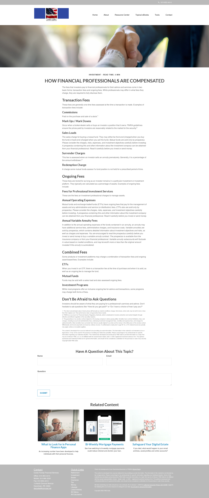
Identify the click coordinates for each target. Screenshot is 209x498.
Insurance (75, 480)
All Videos (74, 492)
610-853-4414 (166, 2)
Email (108, 356)
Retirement (75, 472)
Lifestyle (74, 487)
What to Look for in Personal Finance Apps (58, 446)
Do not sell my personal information (141, 487)
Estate (73, 477)
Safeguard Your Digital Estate (150, 444)
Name (40, 356)
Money (73, 485)
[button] (106, 15)
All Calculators (76, 494)
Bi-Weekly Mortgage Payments (104, 444)
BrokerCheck (137, 469)
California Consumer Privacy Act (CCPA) (156, 485)
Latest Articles (76, 489)
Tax (72, 482)
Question (41, 371)
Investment (75, 475)
